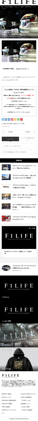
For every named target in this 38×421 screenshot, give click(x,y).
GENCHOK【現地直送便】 (9, 400)
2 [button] (31, 228)
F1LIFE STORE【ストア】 (28, 394)
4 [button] (34, 228)
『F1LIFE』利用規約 (26, 410)
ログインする (23, 112)
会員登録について (26, 403)
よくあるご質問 (25, 406)
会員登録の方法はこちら (19, 101)
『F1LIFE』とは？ (26, 400)
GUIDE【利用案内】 (26, 397)
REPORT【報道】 (7, 394)
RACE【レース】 (6, 397)
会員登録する (11, 112)
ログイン (17, 152)
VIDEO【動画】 (6, 406)
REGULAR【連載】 (8, 123)
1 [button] (29, 228)
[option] (19, 241)
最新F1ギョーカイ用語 (15, 36)
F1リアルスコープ (17, 270)
